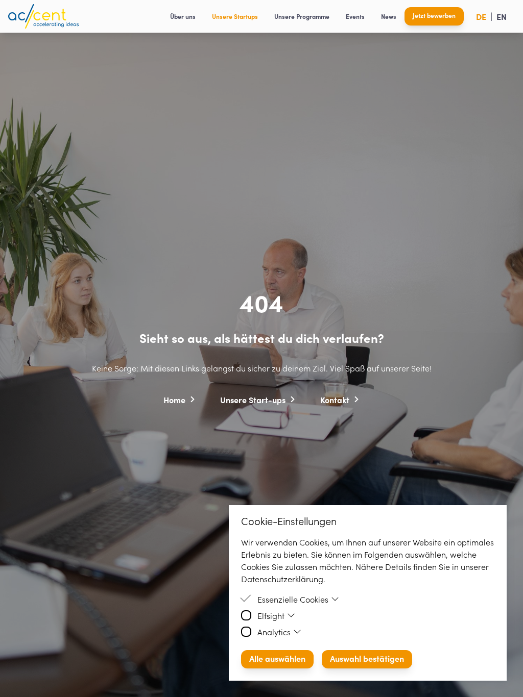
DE (481, 16)
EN (501, 16)
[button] (179, 399)
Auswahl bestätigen (367, 658)
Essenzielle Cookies (292, 599)
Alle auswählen (277, 658)
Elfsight (270, 615)
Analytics (274, 631)
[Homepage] (43, 16)
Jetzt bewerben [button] (434, 15)
